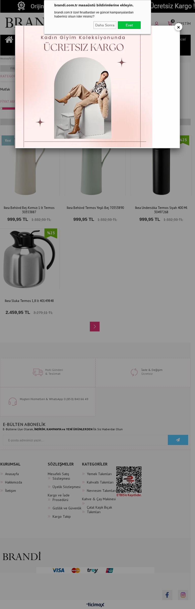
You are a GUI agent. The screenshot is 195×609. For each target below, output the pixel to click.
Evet (129, 25)
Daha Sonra (105, 25)
